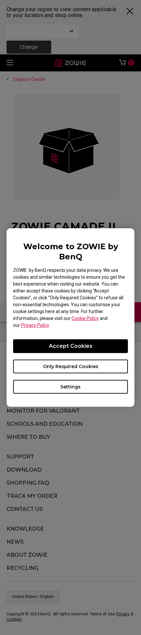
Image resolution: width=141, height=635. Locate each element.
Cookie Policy (85, 318)
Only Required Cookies (70, 366)
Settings (70, 387)
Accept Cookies (70, 346)
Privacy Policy (35, 325)
